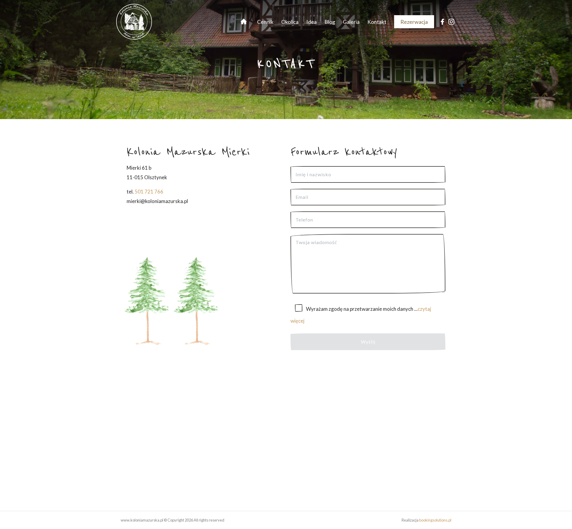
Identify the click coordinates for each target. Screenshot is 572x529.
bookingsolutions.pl (435, 520)
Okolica (290, 21)
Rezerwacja (414, 21)
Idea (311, 21)
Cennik (265, 21)
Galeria (351, 21)
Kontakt (376, 21)
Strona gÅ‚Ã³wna (242, 22)
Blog (329, 21)
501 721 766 (149, 191)
